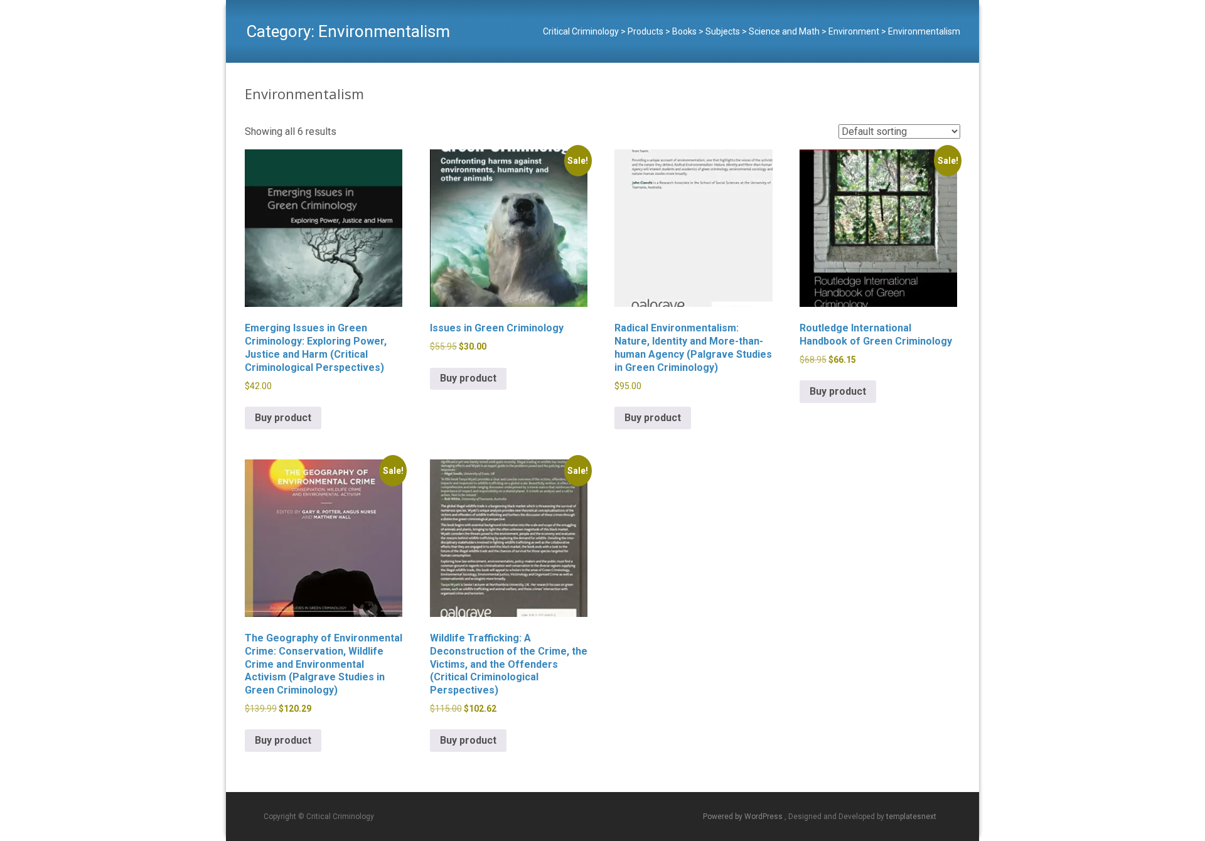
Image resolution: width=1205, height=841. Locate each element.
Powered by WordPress (744, 816)
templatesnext (911, 816)
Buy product (283, 418)
